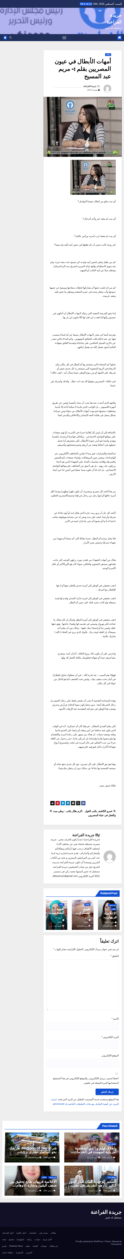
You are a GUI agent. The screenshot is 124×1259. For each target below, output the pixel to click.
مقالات (108, 54)
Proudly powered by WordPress (90, 1241)
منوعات (44, 1246)
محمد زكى (58, 926)
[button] (10, 37)
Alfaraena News (16, 1246)
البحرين (29, 1252)
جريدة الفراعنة (89, 86)
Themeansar (116, 1244)
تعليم (28, 1246)
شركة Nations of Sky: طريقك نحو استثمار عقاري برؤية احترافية (33, 1152)
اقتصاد (54, 1144)
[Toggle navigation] (64, 37)
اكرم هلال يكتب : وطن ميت (67, 811)
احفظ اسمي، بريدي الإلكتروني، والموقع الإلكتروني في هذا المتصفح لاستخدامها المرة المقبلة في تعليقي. (86, 1080)
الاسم (115, 1018)
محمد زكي (43, 1233)
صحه (4, 1239)
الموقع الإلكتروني (110, 1055)
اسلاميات (32, 1233)
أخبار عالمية (21, 1233)
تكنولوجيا (20, 1239)
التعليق (114, 956)
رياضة (29, 1239)
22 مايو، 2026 (107, 1157)
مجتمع (11, 1239)
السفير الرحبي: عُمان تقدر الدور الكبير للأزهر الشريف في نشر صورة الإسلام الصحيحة (92, 1185)
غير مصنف (112, 905)
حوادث (37, 1239)
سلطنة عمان (112, 1144)
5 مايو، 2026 (107, 1191)
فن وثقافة (54, 1246)
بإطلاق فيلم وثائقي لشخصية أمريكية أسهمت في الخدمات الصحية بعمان (95, 1152)
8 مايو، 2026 (47, 1157)
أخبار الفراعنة (8, 1233)
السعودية (19, 1252)
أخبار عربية (47, 1239)
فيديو (4, 1246)
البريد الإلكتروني (110, 1037)
